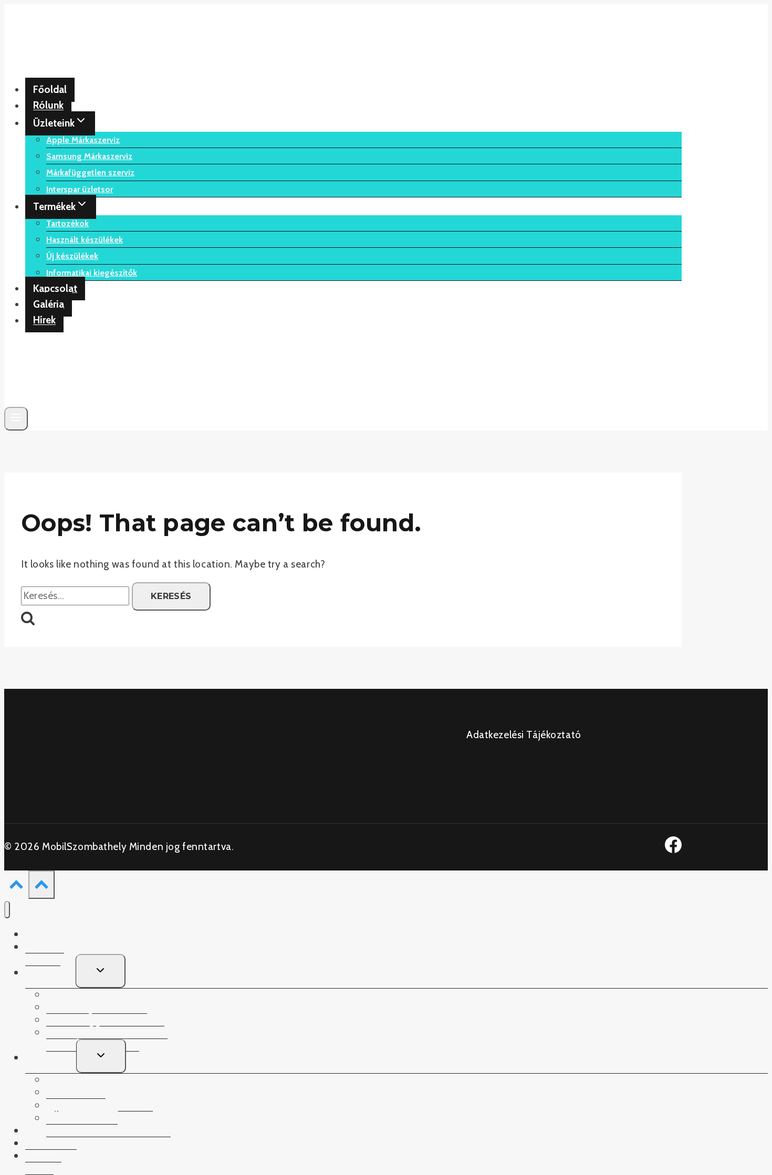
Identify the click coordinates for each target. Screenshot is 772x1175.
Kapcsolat (55, 288)
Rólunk (48, 106)
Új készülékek (72, 256)
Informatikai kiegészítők (91, 273)
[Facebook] (673, 850)
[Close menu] (7, 909)
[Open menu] (16, 419)
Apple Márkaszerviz (83, 140)
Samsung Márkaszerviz (89, 156)
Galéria (48, 304)
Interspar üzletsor (79, 189)
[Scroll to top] (16, 887)
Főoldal (50, 89)
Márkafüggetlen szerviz (90, 172)
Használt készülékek (84, 240)
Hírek (44, 320)
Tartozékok (67, 223)
